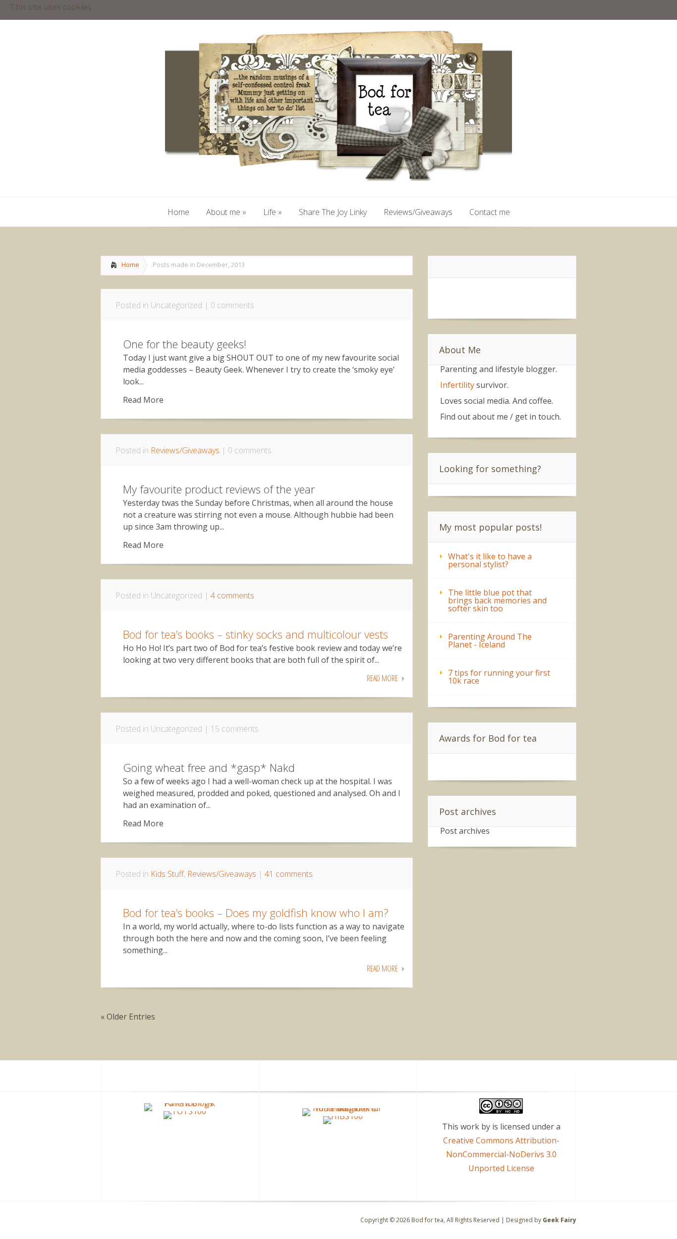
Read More (382, 678)
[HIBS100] (343, 1116)
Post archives (465, 830)
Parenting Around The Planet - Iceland (490, 640)
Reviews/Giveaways (185, 450)
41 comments (289, 873)
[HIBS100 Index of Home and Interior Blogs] (343, 1108)
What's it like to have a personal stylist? (490, 560)
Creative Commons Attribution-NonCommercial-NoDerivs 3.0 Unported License (501, 1154)
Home (130, 264)
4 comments (232, 595)
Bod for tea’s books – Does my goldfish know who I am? (256, 912)
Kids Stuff (167, 873)
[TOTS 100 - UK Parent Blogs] (185, 1103)
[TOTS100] (185, 1111)
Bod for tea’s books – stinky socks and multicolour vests (255, 634)
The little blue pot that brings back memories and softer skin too (497, 600)
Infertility (457, 384)
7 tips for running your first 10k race (499, 676)
